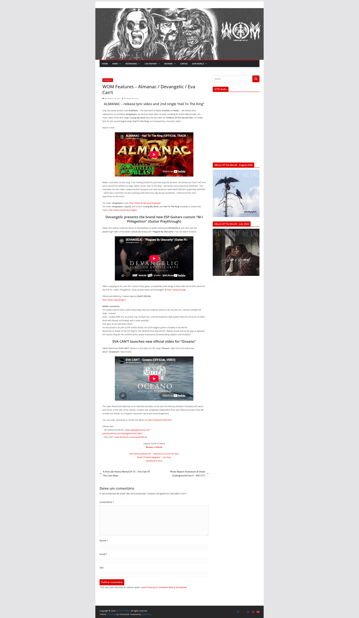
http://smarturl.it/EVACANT (160, 420)
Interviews (131, 63)
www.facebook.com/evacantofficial (131, 437)
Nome (104, 540)
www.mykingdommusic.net (137, 430)
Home (105, 63)
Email (103, 554)
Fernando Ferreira (131, 98)
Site (101, 567)
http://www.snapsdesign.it (114, 299)
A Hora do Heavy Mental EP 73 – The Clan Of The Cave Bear (126, 473)
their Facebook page (176, 289)
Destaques (107, 80)
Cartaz (183, 63)
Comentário (107, 502)
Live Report (151, 63)
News (115, 63)
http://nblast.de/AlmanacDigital (123, 210)
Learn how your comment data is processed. (164, 587)
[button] (119, 64)
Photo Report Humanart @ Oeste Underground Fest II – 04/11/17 (187, 473)
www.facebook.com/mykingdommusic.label (122, 433)
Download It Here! (154, 460)
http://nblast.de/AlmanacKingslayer (145, 203)
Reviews (168, 63)
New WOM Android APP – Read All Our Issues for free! (154, 453)
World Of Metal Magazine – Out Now (154, 457)
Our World (198, 63)
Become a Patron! (154, 447)
